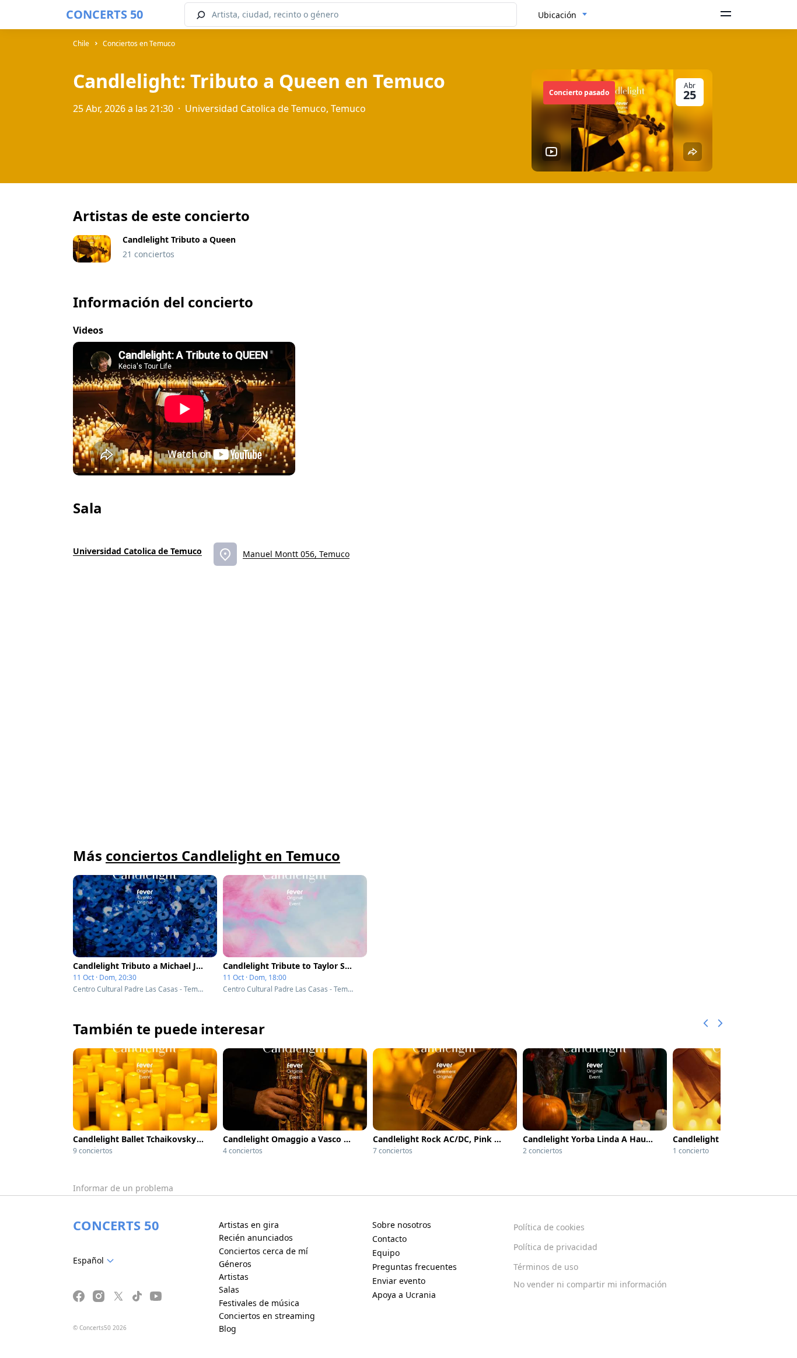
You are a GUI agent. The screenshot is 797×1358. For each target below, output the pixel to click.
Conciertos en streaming (267, 1315)
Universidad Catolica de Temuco (137, 550)
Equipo (386, 1252)
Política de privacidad (555, 1246)
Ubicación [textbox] (557, 14)
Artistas (234, 1276)
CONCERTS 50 (104, 14)
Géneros (235, 1263)
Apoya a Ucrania (404, 1294)
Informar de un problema (123, 1188)
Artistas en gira (249, 1224)
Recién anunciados (256, 1237)
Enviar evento (398, 1280)
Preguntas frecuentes (414, 1266)
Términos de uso (545, 1266)
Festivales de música (259, 1302)
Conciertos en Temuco (139, 43)
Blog (227, 1328)
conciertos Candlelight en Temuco (223, 855)
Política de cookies (549, 1227)
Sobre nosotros (401, 1224)
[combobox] (563, 15)
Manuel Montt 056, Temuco (296, 553)
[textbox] (95, 1260)
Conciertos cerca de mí (263, 1250)
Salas (229, 1289)
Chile (81, 43)
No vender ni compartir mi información (590, 1284)
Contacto (389, 1238)
